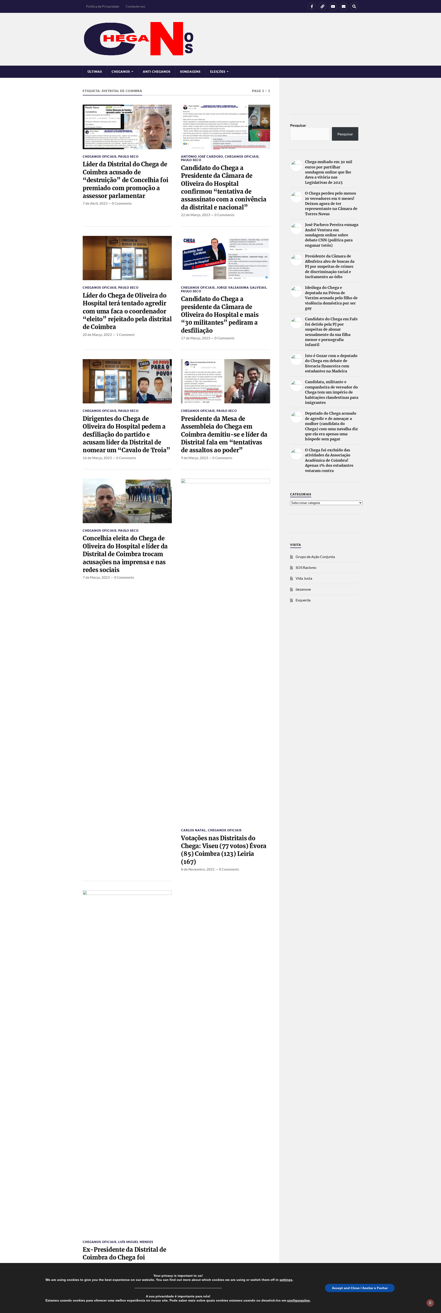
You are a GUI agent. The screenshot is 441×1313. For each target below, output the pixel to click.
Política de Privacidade (102, 6)
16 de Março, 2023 (97, 458)
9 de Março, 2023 (194, 458)
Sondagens (190, 71)
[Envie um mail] (343, 6)
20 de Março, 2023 (97, 334)
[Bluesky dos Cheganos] (322, 6)
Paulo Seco (128, 156)
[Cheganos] (220, 39)
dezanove (303, 589)
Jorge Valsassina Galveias (241, 287)
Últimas (95, 71)
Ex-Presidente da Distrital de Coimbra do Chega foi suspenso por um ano (124, 1257)
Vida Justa (304, 578)
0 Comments (122, 203)
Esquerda (303, 600)
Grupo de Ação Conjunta (315, 556)
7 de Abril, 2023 (95, 203)
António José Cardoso (202, 156)
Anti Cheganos (156, 71)
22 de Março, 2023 (195, 215)
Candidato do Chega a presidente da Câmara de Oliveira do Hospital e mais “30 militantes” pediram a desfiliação (219, 314)
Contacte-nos (135, 6)
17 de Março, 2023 (195, 338)
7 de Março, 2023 (96, 577)
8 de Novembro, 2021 (198, 869)
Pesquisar (298, 125)
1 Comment (125, 334)
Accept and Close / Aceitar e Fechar (360, 1288)
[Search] (354, 6)
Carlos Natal (193, 830)
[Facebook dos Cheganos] (312, 6)
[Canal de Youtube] (333, 6)
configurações (298, 1300)
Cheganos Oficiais (99, 156)
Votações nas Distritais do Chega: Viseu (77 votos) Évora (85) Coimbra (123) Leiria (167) (223, 850)
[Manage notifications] (430, 1303)
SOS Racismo (306, 567)
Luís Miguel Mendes (135, 1242)
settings (286, 1280)
